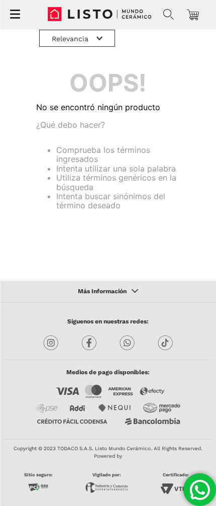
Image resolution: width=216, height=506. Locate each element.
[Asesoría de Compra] (199, 489)
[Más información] (108, 292)
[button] (168, 15)
